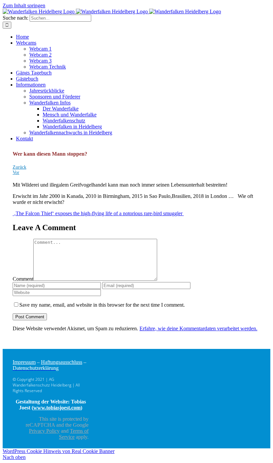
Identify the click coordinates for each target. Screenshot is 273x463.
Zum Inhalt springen (24, 5)
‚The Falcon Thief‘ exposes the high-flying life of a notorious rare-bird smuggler (98, 213)
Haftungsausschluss (61, 362)
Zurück (19, 167)
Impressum (24, 362)
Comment (23, 279)
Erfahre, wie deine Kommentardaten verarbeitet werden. (198, 328)
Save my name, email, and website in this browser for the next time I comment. (102, 305)
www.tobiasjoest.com (57, 407)
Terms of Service (74, 434)
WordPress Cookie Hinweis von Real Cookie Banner (59, 451)
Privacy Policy (44, 431)
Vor (16, 172)
